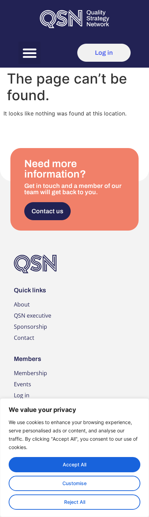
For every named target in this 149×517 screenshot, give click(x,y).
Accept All (74, 464)
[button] (29, 53)
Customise (74, 483)
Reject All (74, 502)
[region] (74, 457)
